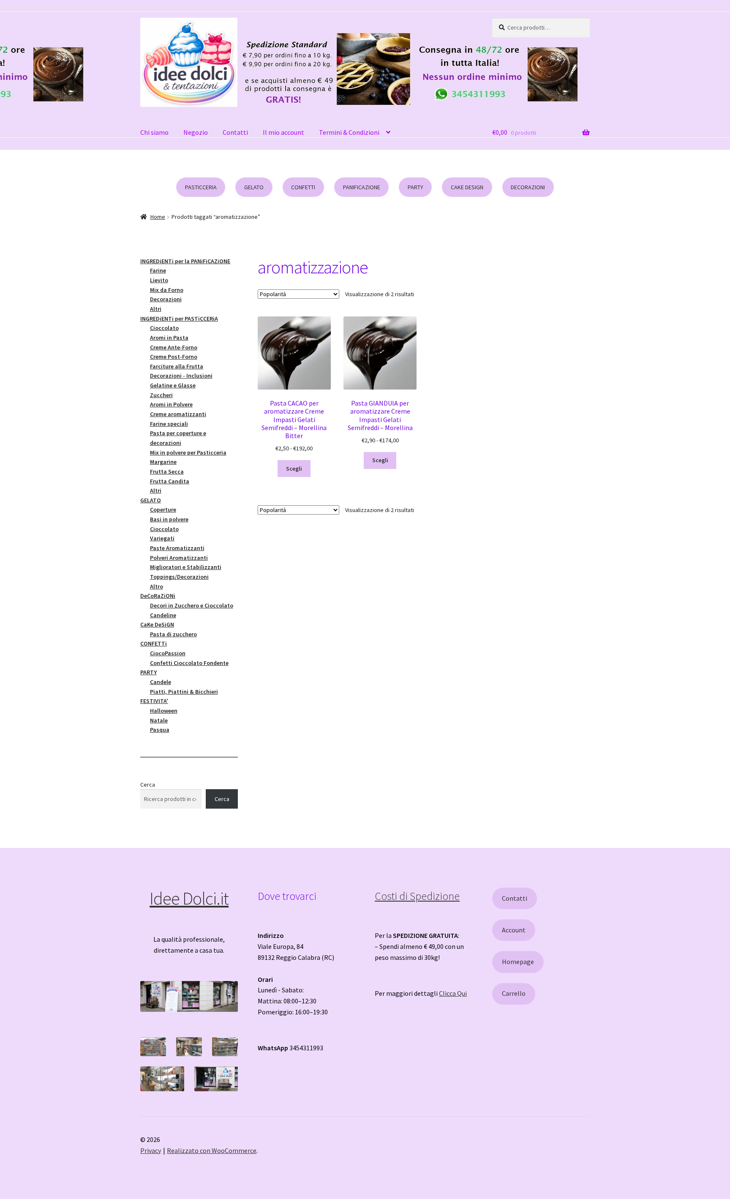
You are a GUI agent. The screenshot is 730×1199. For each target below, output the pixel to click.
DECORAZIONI (528, 187)
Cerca (147, 784)
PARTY (415, 187)
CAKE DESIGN (467, 187)
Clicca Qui (453, 993)
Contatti (235, 132)
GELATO (254, 187)
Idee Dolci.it (189, 898)
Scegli (294, 468)
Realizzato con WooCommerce (211, 1150)
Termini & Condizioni (349, 132)
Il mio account (283, 132)
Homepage (518, 961)
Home (157, 217)
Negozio (195, 132)
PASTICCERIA (201, 187)
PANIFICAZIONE (361, 187)
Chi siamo (154, 132)
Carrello (514, 993)
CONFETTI (303, 187)
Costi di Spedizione (417, 896)
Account (514, 930)
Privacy (150, 1150)
